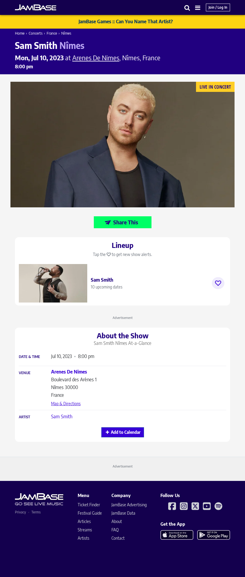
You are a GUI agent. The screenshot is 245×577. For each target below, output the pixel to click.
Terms (36, 512)
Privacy (20, 512)
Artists (83, 538)
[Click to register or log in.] (218, 283)
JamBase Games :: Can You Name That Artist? (126, 21)
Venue (24, 373)
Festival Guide (90, 513)
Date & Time (29, 357)
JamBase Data (123, 513)
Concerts (35, 33)
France (52, 33)
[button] (187, 8)
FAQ (115, 529)
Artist (24, 417)
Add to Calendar (125, 432)
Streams (85, 529)
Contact (118, 538)
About (116, 521)
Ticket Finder (89, 504)
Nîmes (66, 33)
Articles (84, 521)
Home (19, 33)
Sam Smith (61, 416)
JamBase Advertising (129, 504)
